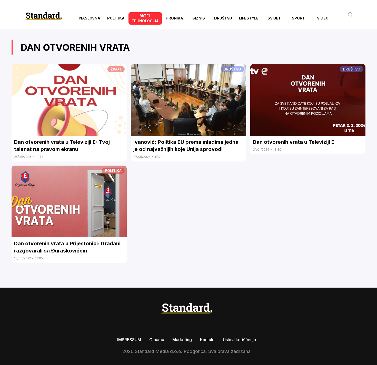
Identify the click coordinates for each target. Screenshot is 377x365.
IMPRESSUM (129, 339)
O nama (156, 339)
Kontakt (207, 339)
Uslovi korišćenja (239, 339)
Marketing (182, 339)
